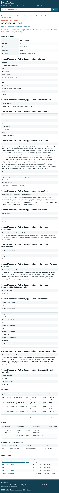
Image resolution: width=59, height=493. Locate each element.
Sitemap (29, 490)
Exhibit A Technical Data (8, 464)
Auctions (29, 6)
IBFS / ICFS (4, 6)
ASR (17, 6)
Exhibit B (4, 467)
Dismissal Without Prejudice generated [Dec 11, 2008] (15, 462)
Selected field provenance (10, 451)
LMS (20, 6)
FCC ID (3, 490)
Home (2, 15)
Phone (12, 490)
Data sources (18, 490)
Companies (44, 6)
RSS (24, 490)
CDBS (24, 6)
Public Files (37, 6)
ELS (10, 6)
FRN (7, 490)
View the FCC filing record (27, 53)
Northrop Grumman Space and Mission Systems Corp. (35, 15)
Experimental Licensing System (13, 15)
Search (54, 9)
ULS (13, 6)
